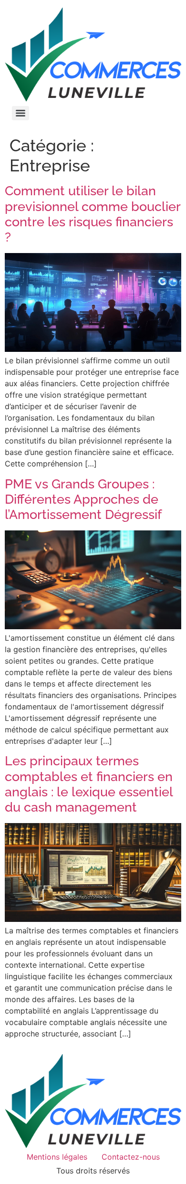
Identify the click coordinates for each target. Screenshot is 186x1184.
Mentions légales (57, 1157)
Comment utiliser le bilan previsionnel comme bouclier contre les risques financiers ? (92, 213)
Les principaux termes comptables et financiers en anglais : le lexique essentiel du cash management (89, 783)
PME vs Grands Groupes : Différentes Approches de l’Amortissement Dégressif (83, 499)
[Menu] (20, 113)
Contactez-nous (131, 1157)
